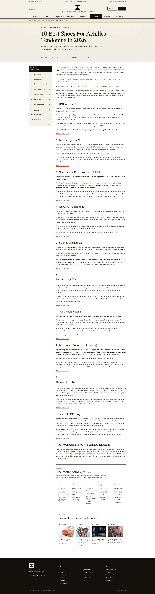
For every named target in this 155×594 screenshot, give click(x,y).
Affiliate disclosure (111, 569)
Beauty (35, 16)
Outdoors (96, 16)
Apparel (108, 16)
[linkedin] (37, 575)
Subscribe (122, 8)
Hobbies (84, 16)
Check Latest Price (62, 134)
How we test (122, 1)
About (107, 567)
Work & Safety (41, 20)
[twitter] (44, 575)
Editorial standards (88, 572)
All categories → (64, 583)
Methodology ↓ (47, 124)
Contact (85, 580)
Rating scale (86, 575)
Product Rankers (33, 20)
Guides (120, 16)
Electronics (72, 16)
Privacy (108, 575)
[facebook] (30, 575)
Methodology (112, 8)
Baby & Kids (60, 16)
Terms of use (109, 577)
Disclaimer (109, 572)
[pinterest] (41, 575)
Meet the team (87, 577)
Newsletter (113, 1)
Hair (48, 16)
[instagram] (34, 575)
